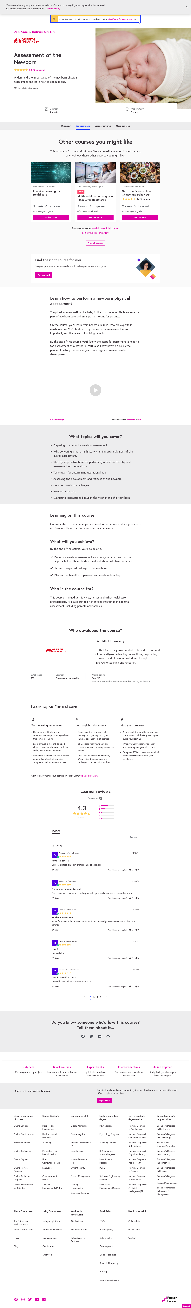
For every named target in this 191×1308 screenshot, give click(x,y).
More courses (123, 125)
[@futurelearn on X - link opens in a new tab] (30, 1299)
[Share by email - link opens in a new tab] (108, 1036)
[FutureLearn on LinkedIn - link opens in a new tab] (44, 1299)
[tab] (56, 832)
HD (139, 419)
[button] (51, 217)
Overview (66, 125)
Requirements (83, 125)
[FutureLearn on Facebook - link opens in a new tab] (16, 1299)
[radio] (107, 805)
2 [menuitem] (94, 997)
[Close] (186, 7)
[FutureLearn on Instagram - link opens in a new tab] (23, 1299)
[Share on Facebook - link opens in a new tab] (83, 1036)
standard (131, 419)
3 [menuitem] (97, 997)
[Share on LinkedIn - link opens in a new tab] (100, 1036)
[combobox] (124, 837)
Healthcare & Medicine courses (121, 19)
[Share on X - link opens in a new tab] (91, 1036)
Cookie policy (53, 8)
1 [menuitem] (90, 997)
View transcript (57, 419)
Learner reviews (103, 125)
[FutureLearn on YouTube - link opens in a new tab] (37, 1299)
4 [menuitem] (100, 997)
